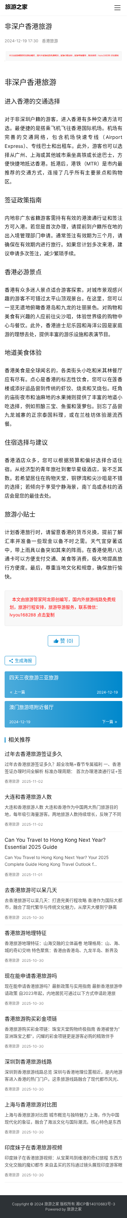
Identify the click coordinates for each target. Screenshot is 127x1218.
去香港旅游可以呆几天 (31, 890)
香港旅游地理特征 (26, 933)
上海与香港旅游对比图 (31, 1105)
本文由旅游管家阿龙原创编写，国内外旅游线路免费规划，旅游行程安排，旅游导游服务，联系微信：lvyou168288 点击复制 (63, 607)
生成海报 (23, 660)
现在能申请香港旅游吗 (31, 976)
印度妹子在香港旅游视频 (33, 1148)
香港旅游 (50, 40)
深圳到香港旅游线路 (28, 1062)
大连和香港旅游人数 (28, 797)
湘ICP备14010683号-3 (95, 1204)
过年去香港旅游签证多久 (33, 754)
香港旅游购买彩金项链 (31, 1019)
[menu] (117, 7)
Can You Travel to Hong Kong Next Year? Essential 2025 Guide (55, 843)
